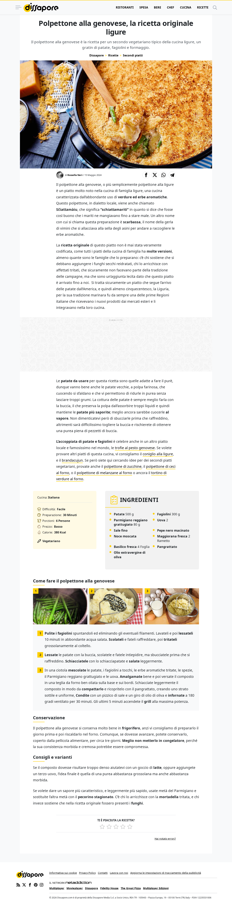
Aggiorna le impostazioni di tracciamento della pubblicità (165, 873)
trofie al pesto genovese (135, 447)
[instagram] (41, 884)
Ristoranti (125, 7)
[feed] (18, 884)
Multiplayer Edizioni (156, 888)
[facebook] (30, 884)
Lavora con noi (119, 873)
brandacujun (72, 460)
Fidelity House (109, 888)
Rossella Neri (74, 175)
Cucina (185, 7)
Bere (157, 7)
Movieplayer (75, 888)
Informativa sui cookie (63, 873)
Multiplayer (56, 888)
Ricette (202, 7)
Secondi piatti (133, 55)
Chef (170, 7)
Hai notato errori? (165, 838)
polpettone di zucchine (123, 466)
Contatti (103, 873)
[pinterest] (36, 884)
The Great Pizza (131, 888)
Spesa (143, 7)
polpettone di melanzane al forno (104, 472)
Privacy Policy (87, 873)
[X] (24, 884)
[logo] (41, 7)
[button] (146, 175)
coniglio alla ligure (158, 453)
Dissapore (96, 55)
